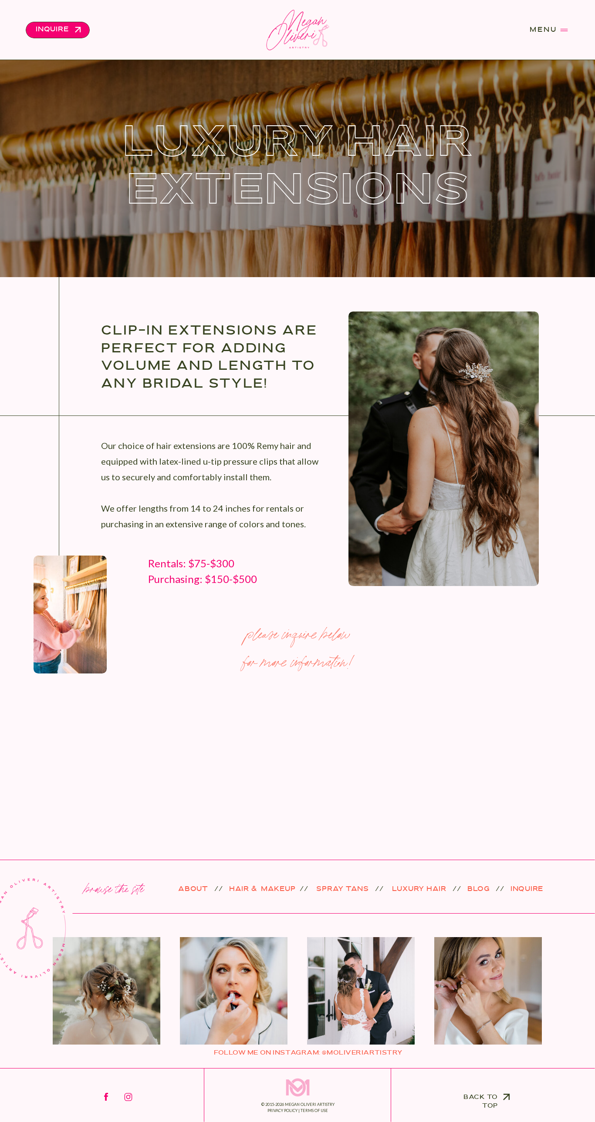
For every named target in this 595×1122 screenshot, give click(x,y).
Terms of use (314, 1110)
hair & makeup (262, 889)
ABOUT (193, 889)
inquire (526, 889)
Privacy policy (282, 1110)
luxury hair (418, 889)
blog (478, 889)
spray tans (341, 889)
